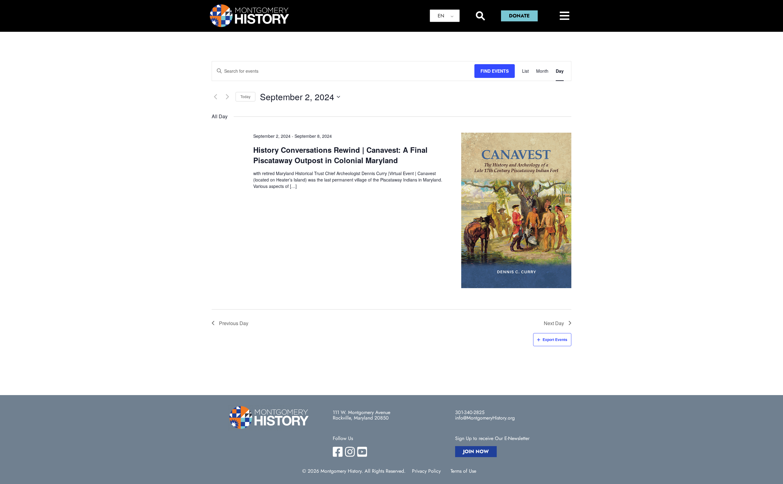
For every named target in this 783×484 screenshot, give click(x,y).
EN (441, 15)
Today (245, 96)
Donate (519, 15)
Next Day (554, 323)
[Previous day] (215, 97)
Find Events (495, 71)
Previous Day (233, 323)
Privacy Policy (426, 471)
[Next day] (227, 97)
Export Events (555, 339)
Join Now (476, 451)
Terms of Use (463, 471)
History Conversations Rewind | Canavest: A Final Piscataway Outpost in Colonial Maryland (340, 155)
